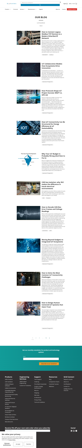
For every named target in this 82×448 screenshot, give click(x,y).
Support (41, 9)
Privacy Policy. (12, 440)
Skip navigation (7, 1)
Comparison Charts (54, 381)
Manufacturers (31, 9)
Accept (18, 444)
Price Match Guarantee (40, 384)
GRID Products (9, 379)
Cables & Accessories (10, 388)
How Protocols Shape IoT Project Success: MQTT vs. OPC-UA (52, 93)
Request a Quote (72, 9)
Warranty (36, 395)
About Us (66, 381)
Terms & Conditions (39, 402)
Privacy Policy (37, 400)
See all (41, 25)
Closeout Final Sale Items (11, 419)
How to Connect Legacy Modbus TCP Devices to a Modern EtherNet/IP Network (52, 35)
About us (58, 9)
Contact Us (66, 386)
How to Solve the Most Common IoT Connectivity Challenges (52, 275)
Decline (28, 444)
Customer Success (54, 384)
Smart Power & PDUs (10, 414)
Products (7, 9)
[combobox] (40, 2)
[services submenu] (25, 9)
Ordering (36, 381)
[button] (60, 2)
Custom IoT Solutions (25, 385)
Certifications (67, 384)
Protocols (15, 9)
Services (22, 9)
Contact (64, 9)
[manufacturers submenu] (36, 9)
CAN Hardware (9, 381)
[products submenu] (10, 9)
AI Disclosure (37, 397)
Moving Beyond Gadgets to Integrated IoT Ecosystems (52, 241)
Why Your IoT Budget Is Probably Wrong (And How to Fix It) (53, 156)
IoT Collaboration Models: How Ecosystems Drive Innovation (52, 66)
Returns (36, 390)
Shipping (36, 393)
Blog (50, 379)
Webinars (51, 386)
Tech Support (38, 379)
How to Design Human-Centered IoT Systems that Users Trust (52, 305)
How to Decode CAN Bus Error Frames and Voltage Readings (52, 209)
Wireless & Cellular (10, 417)
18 (46, 338)
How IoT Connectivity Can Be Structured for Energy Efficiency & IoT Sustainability (53, 125)
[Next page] (49, 338)
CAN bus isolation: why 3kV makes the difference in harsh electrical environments (53, 185)
